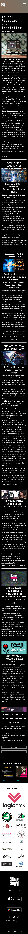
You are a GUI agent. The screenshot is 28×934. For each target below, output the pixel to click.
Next (14, 752)
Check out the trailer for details (14, 334)
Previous (14, 747)
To (2, 468)
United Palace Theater (17, 85)
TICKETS (11, 891)
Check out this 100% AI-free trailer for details (13, 91)
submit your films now (17, 66)
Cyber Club (19, 130)
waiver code (22, 70)
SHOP (18, 891)
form (17, 73)
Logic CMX (21, 931)
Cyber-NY (14, 931)
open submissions (14, 608)
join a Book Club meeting (12, 468)
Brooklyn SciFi (6, 512)
